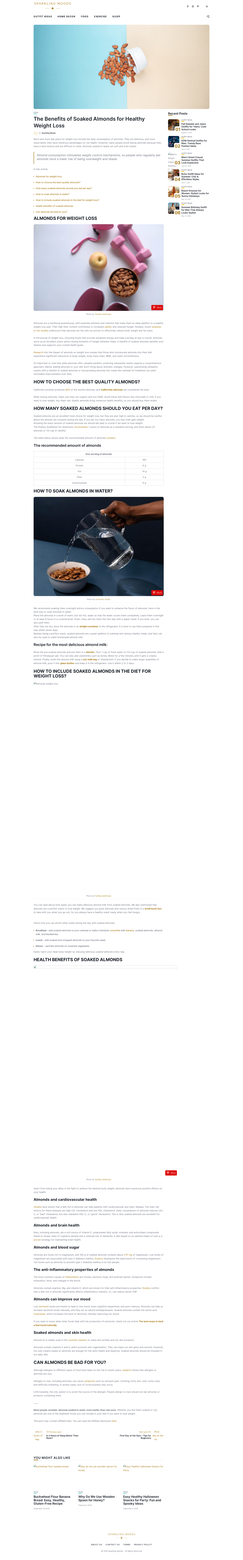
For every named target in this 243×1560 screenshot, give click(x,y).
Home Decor (66, 16)
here (114, 1421)
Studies (37, 1206)
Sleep (116, 16)
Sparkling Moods (49, 133)
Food (84, 16)
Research (38, 352)
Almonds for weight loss (49, 176)
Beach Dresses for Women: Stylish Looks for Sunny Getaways (195, 193)
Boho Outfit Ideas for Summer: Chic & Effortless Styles (192, 177)
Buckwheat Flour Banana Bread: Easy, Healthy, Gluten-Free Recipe (52, 1500)
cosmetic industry (77, 1340)
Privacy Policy (143, 1545)
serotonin (44, 1306)
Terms (126, 1545)
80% (67, 389)
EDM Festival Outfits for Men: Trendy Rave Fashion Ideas (194, 143)
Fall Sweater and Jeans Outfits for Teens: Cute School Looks (193, 126)
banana (130, 930)
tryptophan (39, 1313)
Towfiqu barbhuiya (103, 314)
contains (110, 437)
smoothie (115, 930)
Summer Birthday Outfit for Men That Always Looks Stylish (194, 210)
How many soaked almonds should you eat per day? (64, 188)
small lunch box (153, 908)
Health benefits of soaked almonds (54, 206)
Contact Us (113, 1545)
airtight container (88, 626)
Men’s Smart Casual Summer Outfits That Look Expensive (192, 160)
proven (37, 1239)
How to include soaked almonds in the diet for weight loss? (67, 200)
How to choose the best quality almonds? (58, 182)
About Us (96, 1545)
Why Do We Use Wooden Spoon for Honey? (96, 1498)
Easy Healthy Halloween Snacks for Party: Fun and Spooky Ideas (142, 1500)
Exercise (100, 16)
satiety (108, 326)
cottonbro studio (102, 599)
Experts (99, 1258)
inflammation (72, 1277)
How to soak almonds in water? (52, 194)
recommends (81, 427)
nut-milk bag (90, 659)
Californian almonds (112, 389)
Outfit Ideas (43, 16)
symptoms (89, 1381)
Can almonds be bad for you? (51, 211)
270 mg (128, 1254)
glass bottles (67, 663)
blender (90, 652)
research (126, 1370)
